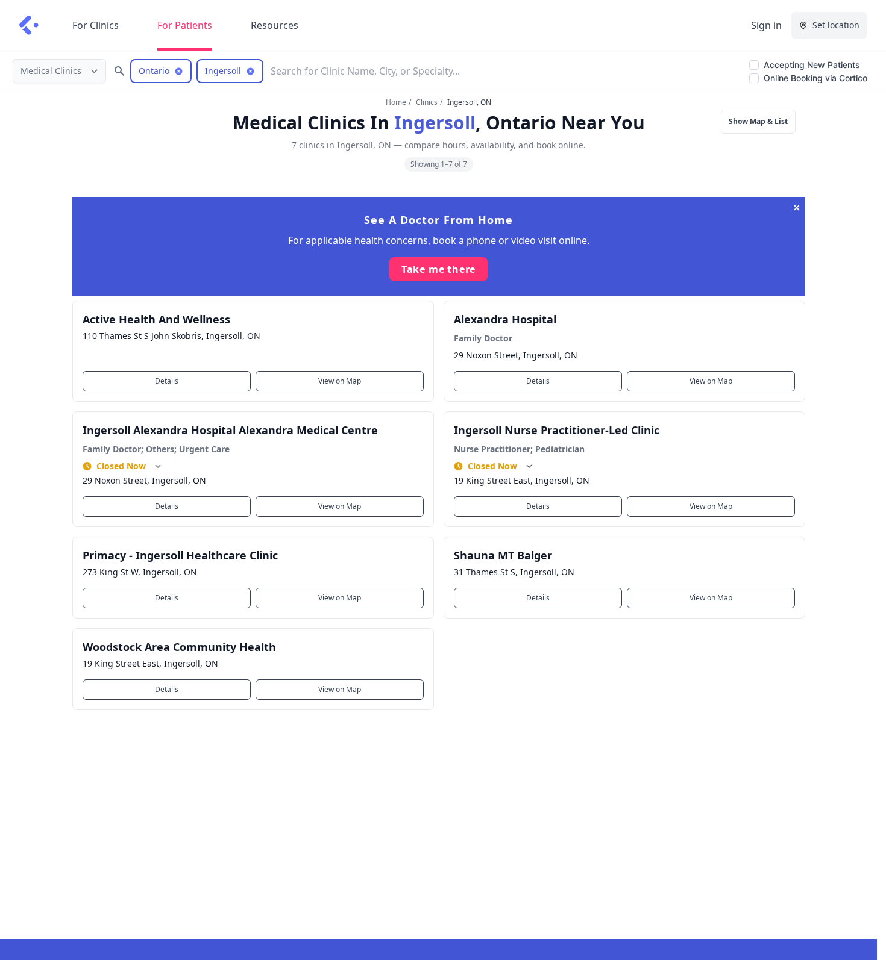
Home (396, 102)
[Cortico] (29, 25)
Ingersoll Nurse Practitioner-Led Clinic (556, 430)
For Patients (184, 25)
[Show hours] (158, 466)
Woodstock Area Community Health (179, 647)
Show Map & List (758, 121)
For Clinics (95, 25)
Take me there (438, 269)
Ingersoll (435, 122)
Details (166, 381)
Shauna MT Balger (503, 555)
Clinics (427, 102)
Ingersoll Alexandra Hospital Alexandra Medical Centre (230, 430)
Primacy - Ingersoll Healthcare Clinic (180, 555)
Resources (274, 25)
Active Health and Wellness (156, 319)
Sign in (766, 25)
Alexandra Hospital (505, 319)
